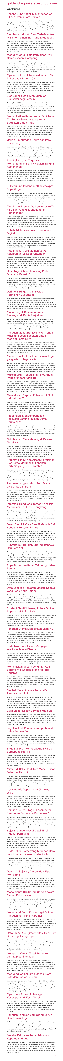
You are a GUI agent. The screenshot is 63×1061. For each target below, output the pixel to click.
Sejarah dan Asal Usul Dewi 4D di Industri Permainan (27, 832)
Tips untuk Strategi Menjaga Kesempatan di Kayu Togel (24, 996)
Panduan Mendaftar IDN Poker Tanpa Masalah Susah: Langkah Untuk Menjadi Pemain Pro (30, 335)
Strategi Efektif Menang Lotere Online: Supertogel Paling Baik (31, 610)
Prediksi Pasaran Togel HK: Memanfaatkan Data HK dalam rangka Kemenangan (30, 163)
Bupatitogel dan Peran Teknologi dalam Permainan (31, 567)
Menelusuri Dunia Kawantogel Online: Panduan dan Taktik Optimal (30, 914)
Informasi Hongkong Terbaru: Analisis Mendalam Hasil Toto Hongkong (30, 505)
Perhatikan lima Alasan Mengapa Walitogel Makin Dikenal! (27, 648)
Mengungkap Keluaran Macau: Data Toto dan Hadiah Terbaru (29, 975)
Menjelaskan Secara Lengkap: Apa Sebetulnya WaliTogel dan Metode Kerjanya (28, 669)
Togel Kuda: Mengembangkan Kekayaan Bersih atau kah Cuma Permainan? (27, 419)
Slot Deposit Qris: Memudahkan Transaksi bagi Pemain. (26, 97)
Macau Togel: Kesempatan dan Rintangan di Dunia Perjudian (26, 314)
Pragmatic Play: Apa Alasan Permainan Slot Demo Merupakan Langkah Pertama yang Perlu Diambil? (31, 463)
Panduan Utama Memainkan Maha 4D (30, 628)
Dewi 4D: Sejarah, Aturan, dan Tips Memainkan (28, 873)
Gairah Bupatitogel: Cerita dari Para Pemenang (29, 141)
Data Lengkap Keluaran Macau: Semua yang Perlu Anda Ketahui (31, 589)
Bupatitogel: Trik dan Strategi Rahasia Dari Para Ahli (30, 546)
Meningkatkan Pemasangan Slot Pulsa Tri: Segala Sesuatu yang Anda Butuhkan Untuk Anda (30, 119)
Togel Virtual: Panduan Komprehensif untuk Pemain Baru (30, 730)
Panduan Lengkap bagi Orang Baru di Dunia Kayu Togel (30, 1016)
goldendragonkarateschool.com (32, 3)
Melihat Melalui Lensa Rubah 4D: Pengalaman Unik (27, 692)
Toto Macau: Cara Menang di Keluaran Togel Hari (30, 441)
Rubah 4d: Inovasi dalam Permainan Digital (29, 232)
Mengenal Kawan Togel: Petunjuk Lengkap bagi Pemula (27, 955)
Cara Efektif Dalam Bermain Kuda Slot (30, 710)
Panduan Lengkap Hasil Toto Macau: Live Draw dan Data (29, 485)
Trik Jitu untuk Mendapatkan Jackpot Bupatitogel (30, 187)
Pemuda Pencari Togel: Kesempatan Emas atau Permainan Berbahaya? (29, 811)
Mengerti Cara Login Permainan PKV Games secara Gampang (29, 56)
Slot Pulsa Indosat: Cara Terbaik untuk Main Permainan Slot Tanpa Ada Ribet (30, 36)
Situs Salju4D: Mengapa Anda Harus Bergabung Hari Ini (29, 750)
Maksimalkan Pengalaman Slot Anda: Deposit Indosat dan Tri (30, 376)
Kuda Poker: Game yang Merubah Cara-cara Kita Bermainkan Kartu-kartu (31, 852)
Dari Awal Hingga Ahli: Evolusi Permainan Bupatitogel (25, 293)
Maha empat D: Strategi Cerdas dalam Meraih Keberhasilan (30, 893)
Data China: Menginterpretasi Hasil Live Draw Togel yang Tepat (31, 934)
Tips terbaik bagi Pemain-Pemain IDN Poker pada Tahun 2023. (30, 77)
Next (54, 1056)
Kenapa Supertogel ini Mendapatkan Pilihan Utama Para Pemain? (29, 15)
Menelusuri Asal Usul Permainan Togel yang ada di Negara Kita (30, 358)
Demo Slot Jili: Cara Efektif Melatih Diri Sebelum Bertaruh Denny (31, 526)
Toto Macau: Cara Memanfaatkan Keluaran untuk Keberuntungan (27, 252)
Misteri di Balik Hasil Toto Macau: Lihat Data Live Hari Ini (31, 770)
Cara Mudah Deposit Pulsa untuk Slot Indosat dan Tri (30, 397)
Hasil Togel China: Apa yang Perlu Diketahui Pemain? (28, 272)
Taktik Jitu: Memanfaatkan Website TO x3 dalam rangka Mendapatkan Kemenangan (31, 209)
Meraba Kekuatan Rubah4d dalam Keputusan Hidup (28, 1037)
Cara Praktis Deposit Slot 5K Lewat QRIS (28, 791)
